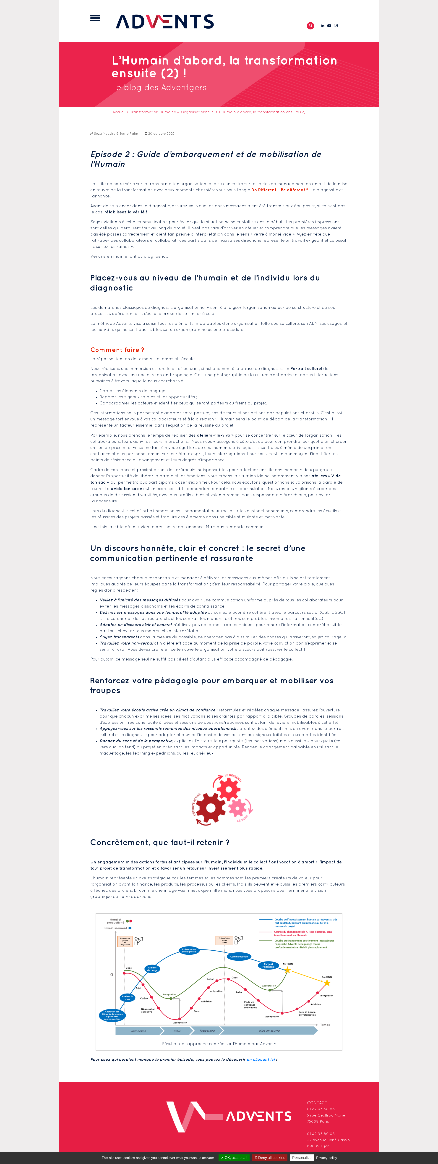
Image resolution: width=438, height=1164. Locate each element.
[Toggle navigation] (95, 18)
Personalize (302, 1158)
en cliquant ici (261, 1060)
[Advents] (165, 21)
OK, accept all (235, 1158)
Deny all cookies (271, 1158)
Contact (317, 1103)
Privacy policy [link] (326, 1158)
